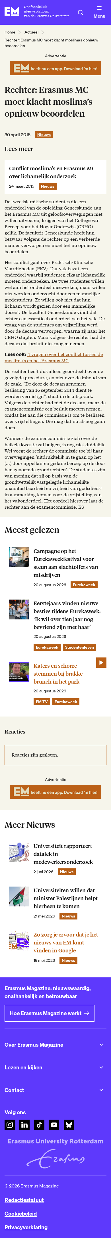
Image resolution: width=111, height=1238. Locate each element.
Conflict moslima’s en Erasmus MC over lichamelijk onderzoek (52, 172)
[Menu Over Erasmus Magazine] (101, 1044)
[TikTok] (39, 1125)
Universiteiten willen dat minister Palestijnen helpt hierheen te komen (66, 898)
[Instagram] (10, 1125)
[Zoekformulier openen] (80, 12)
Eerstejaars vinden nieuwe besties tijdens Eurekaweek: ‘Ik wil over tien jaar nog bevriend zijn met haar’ (67, 615)
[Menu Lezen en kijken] (101, 1067)
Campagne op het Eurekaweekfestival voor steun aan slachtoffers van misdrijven (66, 563)
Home (10, 32)
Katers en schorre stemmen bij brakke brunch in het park (58, 674)
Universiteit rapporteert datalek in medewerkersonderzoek (63, 854)
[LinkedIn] (24, 1125)
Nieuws (44, 134)
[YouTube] (54, 1125)
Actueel (31, 32)
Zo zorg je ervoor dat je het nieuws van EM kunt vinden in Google (66, 942)
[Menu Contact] (101, 1090)
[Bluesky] (69, 1125)
